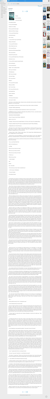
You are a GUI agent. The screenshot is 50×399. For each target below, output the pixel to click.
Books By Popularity (3, 3)
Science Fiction (3, 7)
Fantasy (2, 6)
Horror (2, 14)
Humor (2, 17)
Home (2, 0)
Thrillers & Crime (3, 10)
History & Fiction (3, 13)
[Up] (46, 396)
